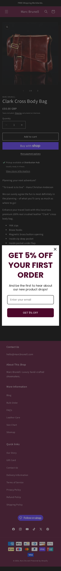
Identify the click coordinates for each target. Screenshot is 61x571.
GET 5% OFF (30, 313)
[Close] (55, 249)
